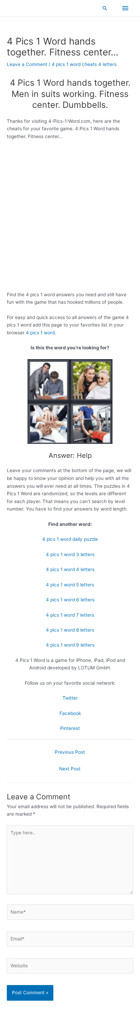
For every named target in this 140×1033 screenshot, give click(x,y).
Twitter (70, 698)
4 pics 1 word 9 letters (70, 645)
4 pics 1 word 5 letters (70, 584)
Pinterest (70, 728)
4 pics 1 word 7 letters (70, 615)
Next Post (70, 768)
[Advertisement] (70, 218)
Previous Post (70, 752)
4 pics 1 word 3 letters (70, 554)
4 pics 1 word (40, 332)
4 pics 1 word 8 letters (70, 630)
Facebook (70, 713)
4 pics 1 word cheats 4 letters (84, 64)
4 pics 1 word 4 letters (70, 569)
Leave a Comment (27, 64)
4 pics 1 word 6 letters (70, 599)
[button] (105, 8)
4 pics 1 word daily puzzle (70, 539)
